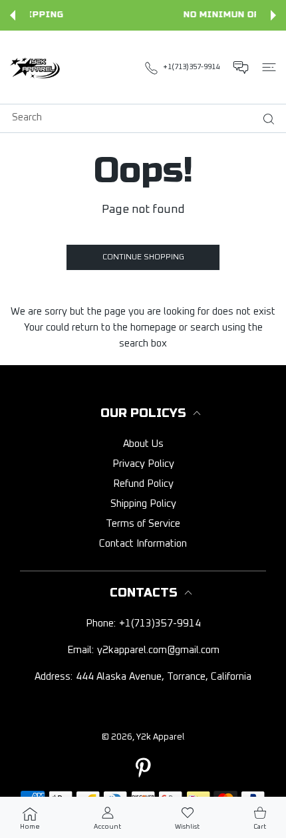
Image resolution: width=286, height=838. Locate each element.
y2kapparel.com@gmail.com (158, 650)
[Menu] (269, 67)
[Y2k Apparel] (36, 67)
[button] (12, 15)
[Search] (265, 119)
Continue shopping (143, 257)
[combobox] (148, 117)
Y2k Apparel (160, 737)
